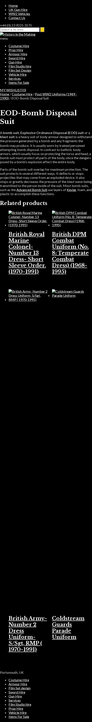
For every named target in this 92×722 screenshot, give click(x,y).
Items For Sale (19, 82)
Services (15, 78)
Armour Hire (18, 54)
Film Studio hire (20, 66)
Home (13, 5)
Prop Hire (16, 50)
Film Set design (20, 688)
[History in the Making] (18, 34)
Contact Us (17, 18)
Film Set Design (20, 70)
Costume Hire (19, 46)
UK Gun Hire (18, 10)
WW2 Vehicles (19, 14)
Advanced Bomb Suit (31, 190)
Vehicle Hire (18, 74)
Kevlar (71, 190)
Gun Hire (15, 62)
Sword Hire (17, 58)
